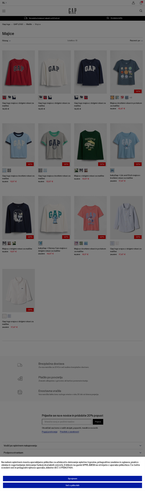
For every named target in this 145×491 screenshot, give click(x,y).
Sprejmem (72, 478)
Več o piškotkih (72, 485)
